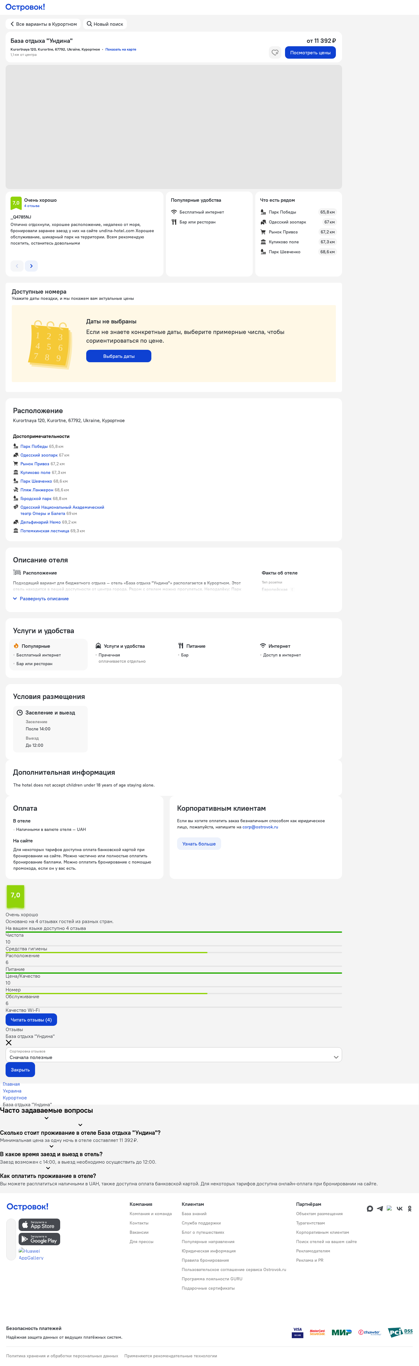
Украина (12, 1091)
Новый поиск (108, 24)
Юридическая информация (209, 1251)
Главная (11, 1084)
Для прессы (142, 1241)
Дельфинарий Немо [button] (40, 522)
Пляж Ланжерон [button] (36, 490)
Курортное (15, 1097)
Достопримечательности (41, 436)
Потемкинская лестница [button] (44, 531)
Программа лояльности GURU (212, 1279)
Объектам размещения (319, 1213)
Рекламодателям (313, 1251)
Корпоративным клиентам (322, 1232)
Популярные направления (208, 1241)
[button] (174, 127)
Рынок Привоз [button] (34, 464)
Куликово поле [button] (35, 472)
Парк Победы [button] (34, 446)
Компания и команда (151, 1213)
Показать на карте (120, 49)
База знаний (194, 1213)
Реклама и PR (309, 1260)
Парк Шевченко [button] (36, 481)
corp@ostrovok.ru (260, 827)
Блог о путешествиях (203, 1232)
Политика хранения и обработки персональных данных (62, 1356)
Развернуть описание (44, 598)
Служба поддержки (201, 1223)
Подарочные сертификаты (208, 1288)
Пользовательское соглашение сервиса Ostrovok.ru (234, 1269)
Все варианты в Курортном (46, 24)
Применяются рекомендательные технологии (170, 1356)
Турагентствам (310, 1223)
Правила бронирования (205, 1260)
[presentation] (174, 1054)
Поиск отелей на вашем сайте (326, 1241)
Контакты (139, 1223)
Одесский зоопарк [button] (39, 455)
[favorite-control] (275, 52)
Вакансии (139, 1232)
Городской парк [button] (35, 498)
